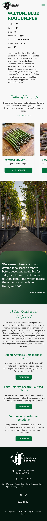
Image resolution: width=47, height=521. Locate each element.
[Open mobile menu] (43, 5)
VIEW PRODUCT (18, 170)
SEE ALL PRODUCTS (23, 115)
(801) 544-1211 (25, 478)
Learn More (23, 377)
